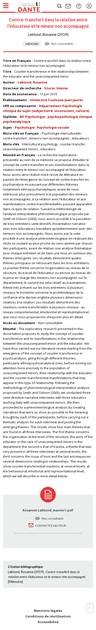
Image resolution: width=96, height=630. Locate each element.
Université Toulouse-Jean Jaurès (56, 100)
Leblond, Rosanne (32, 82)
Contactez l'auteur (50, 525)
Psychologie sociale (53, 127)
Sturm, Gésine (56, 88)
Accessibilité (48, 622)
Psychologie (25, 127)
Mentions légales (48, 611)
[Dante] (33, 6)
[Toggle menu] (6, 5)
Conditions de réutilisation (48, 616)
